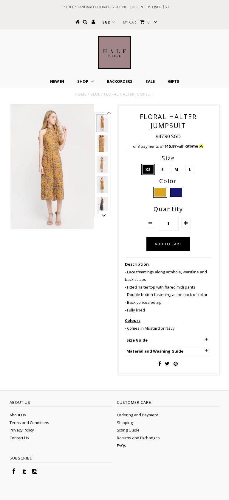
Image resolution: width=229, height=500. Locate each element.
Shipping (125, 422)
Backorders (119, 81)
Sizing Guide (128, 430)
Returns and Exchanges (138, 437)
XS (148, 169)
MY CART (136, 22)
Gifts (173, 81)
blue (95, 94)
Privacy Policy (22, 430)
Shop (82, 81)
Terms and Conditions (29, 422)
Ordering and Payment (137, 415)
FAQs (121, 445)
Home (80, 94)
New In (57, 81)
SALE (150, 81)
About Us (18, 415)
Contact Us (19, 437)
